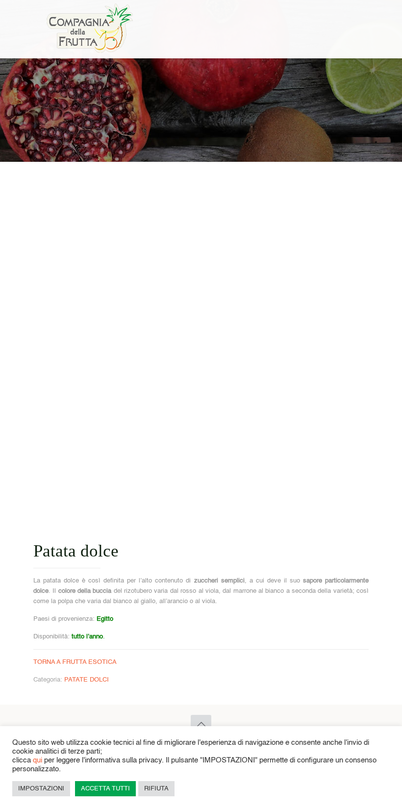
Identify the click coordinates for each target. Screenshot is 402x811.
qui (37, 760)
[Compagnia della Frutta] (90, 29)
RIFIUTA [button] (156, 789)
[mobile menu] (353, 29)
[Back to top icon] (201, 725)
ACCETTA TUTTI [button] (105, 789)
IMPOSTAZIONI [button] (41, 789)
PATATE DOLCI (86, 680)
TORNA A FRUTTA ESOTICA (75, 662)
